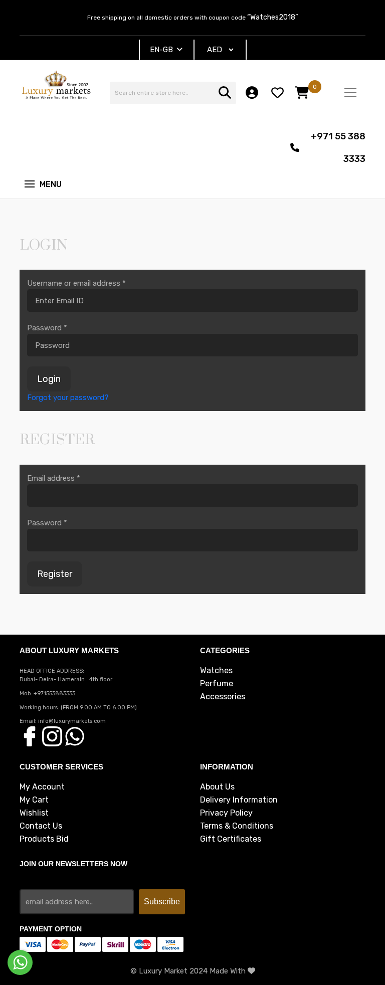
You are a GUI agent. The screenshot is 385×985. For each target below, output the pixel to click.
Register (54, 573)
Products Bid (44, 839)
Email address (53, 478)
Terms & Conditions (236, 826)
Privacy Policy (226, 813)
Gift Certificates (230, 839)
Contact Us (41, 826)
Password (47, 327)
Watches (216, 671)
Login (49, 378)
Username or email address (76, 283)
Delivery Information (239, 800)
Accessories (222, 697)
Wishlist (34, 813)
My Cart (34, 800)
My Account (42, 787)
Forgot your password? (68, 397)
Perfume (216, 684)
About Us (217, 787)
